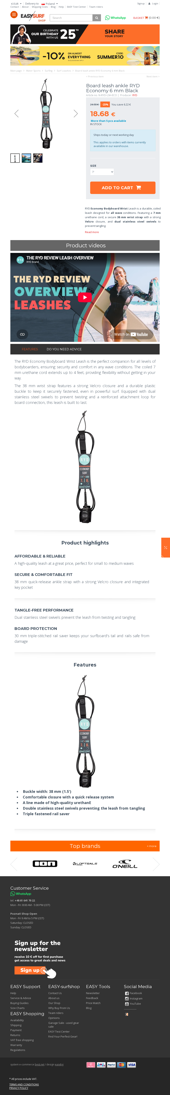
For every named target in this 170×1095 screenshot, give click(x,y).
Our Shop (54, 1003)
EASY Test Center (76, 6)
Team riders (96, 6)
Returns (15, 1035)
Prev (14, 114)
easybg (59, 1064)
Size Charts (17, 1008)
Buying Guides (19, 1003)
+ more (152, 846)
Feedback (92, 998)
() (154, 17)
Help (61, 6)
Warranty (16, 1045)
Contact (14, 6)
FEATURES (30, 349)
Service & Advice (20, 998)
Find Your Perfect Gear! (62, 1036)
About (25, 6)
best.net (39, 1064)
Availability (17, 1020)
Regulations (17, 1050)
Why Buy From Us (59, 1008)
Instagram (136, 998)
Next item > (153, 76)
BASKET (139, 17)
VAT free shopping (22, 1040)
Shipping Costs (40, 6)
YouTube (135, 1003)
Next (78, 114)
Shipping (15, 1025)
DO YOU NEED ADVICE (64, 349)
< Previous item (95, 76)
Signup (141, 3)
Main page (16, 70)
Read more (92, 232)
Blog (53, 6)
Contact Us (55, 993)
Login (155, 3)
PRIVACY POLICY (18, 1088)
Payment (16, 1030)
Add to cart (118, 187)
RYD (134, 95)
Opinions (54, 1018)
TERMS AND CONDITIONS (24, 1084)
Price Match (93, 1003)
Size (93, 165)
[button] (165, 548)
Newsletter (93, 993)
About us (54, 998)
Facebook (136, 993)
